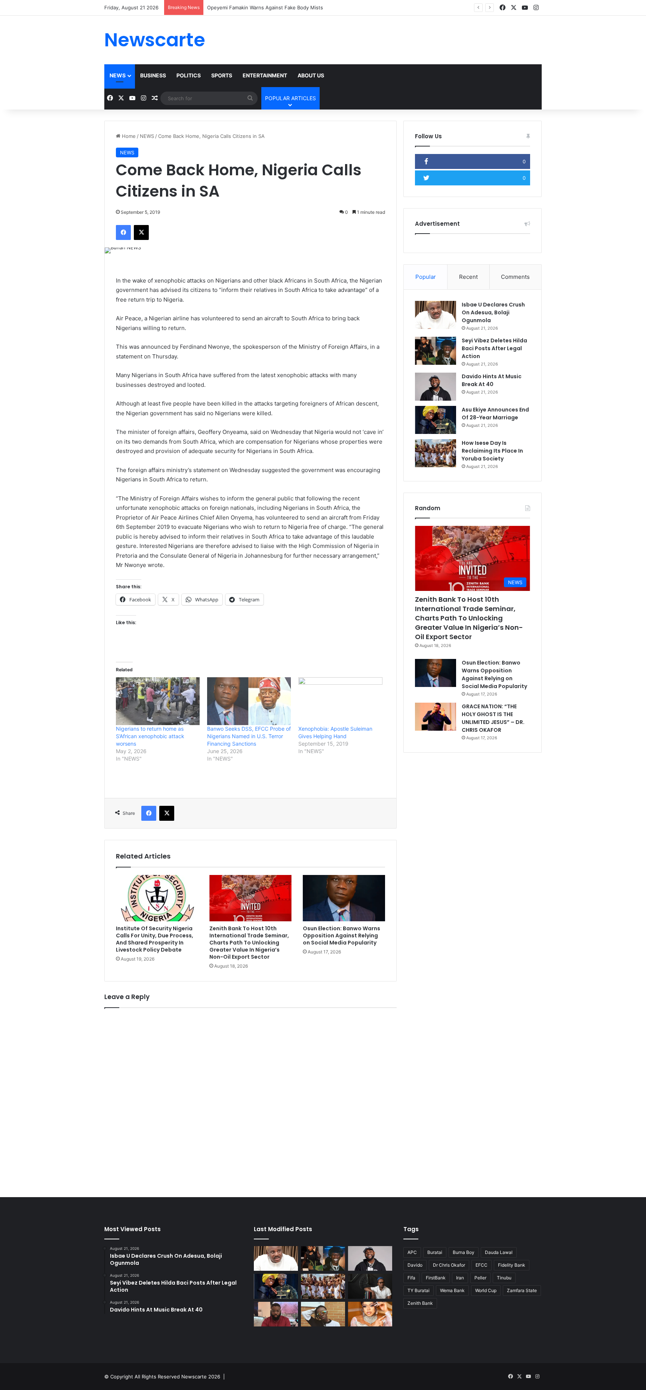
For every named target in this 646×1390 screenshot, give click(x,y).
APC (412, 1252)
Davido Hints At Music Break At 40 (492, 380)
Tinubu (504, 1277)
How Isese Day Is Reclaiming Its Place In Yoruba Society (492, 450)
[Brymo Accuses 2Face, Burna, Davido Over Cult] (370, 1286)
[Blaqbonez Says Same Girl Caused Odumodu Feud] (323, 1314)
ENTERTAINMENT (265, 75)
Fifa (411, 1277)
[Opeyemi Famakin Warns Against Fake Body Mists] (276, 1314)
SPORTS (221, 75)
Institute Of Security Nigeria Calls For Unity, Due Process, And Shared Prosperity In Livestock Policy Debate (154, 939)
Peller (480, 1277)
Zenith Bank (420, 1303)
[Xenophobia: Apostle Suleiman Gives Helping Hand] (340, 701)
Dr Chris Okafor (449, 1265)
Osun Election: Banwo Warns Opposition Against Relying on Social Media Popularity (341, 935)
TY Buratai (418, 1290)
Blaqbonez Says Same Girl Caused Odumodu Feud (265, 7)
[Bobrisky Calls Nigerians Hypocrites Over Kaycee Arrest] (370, 1314)
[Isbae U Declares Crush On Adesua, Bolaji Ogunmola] (435, 315)
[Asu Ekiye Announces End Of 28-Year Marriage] (435, 420)
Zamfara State (522, 1290)
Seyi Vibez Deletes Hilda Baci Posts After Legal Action (494, 348)
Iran (460, 1277)
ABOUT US (311, 75)
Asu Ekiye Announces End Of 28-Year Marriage (495, 413)
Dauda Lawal (499, 1252)
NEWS (118, 75)
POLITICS (188, 75)
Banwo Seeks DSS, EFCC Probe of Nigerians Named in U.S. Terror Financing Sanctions (249, 736)
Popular (425, 276)
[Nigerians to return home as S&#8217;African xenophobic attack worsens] (158, 701)
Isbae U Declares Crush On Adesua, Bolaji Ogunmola (493, 312)
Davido (414, 1265)
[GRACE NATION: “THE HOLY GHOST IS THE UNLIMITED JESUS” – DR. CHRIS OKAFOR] (435, 717)
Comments (515, 276)
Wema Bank (452, 1290)
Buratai (434, 1252)
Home (128, 136)
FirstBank (436, 1277)
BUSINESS (153, 75)
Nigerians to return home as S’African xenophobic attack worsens (150, 736)
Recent (468, 276)
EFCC (481, 1265)
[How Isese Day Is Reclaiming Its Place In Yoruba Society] (435, 453)
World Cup (485, 1290)
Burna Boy (463, 1252)
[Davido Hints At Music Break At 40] (435, 387)
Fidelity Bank (511, 1265)
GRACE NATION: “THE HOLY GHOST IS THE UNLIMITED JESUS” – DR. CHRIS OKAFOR (493, 718)
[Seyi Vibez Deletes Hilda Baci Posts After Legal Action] (435, 351)
